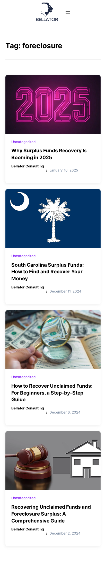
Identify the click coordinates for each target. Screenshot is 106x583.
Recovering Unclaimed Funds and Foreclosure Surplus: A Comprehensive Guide (51, 514)
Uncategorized (23, 142)
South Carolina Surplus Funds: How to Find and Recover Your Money (47, 272)
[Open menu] (68, 12)
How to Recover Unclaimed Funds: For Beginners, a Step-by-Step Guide (52, 393)
